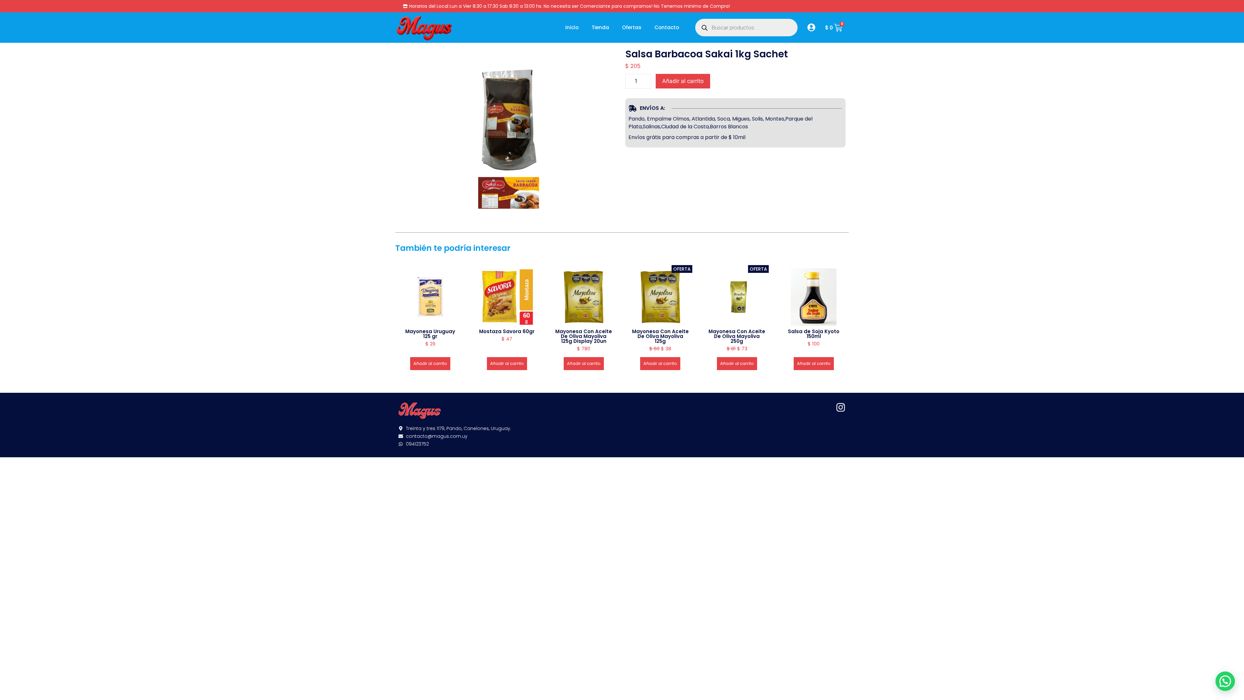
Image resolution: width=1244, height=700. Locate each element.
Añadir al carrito (683, 81)
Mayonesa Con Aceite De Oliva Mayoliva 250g (736, 336)
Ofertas (631, 27)
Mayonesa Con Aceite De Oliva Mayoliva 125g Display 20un (583, 336)
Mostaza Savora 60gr (507, 331)
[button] (1225, 681)
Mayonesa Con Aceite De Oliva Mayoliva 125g (660, 336)
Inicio (572, 27)
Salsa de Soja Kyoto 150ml (813, 334)
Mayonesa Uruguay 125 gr (430, 334)
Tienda (600, 27)
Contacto (666, 27)
